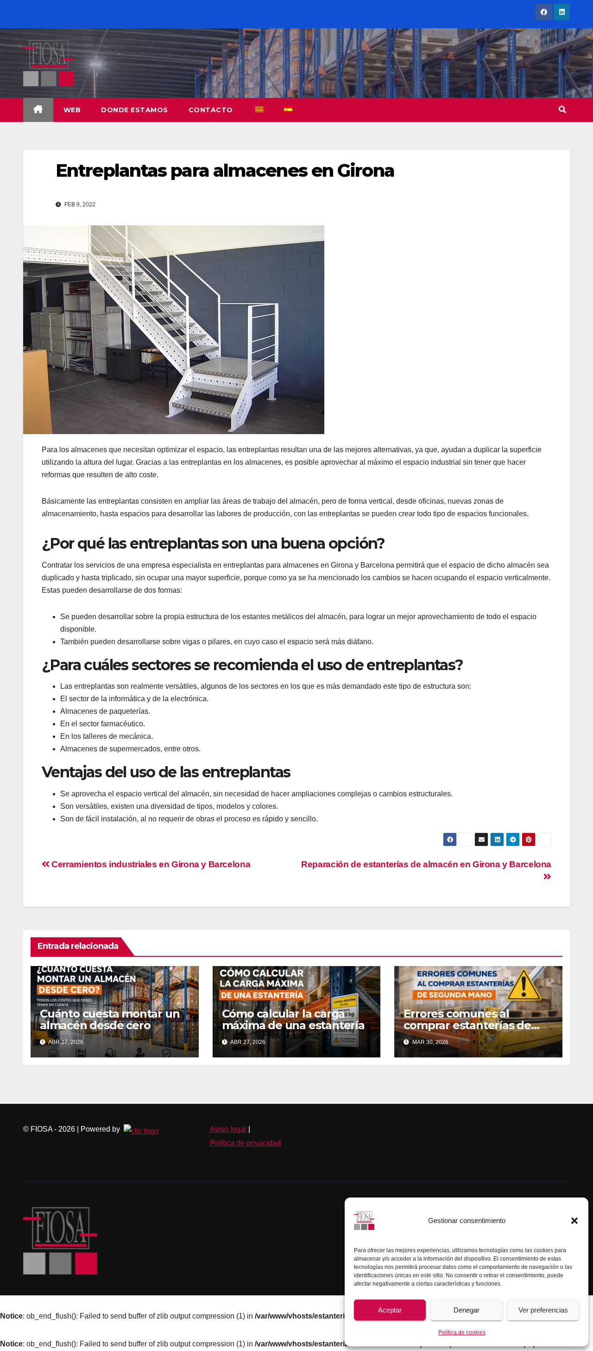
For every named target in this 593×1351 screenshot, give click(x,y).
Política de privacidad (245, 1143)
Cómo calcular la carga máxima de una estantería (293, 1019)
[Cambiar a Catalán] (258, 110)
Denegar (466, 1310)
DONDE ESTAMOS (134, 110)
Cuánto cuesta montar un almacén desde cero (109, 1019)
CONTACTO (211, 110)
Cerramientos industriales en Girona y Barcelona (150, 864)
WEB (72, 110)
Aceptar (390, 1310)
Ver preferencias (543, 1310)
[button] (574, 1220)
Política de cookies (462, 1332)
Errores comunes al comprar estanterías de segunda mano (467, 1025)
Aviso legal (228, 1129)
